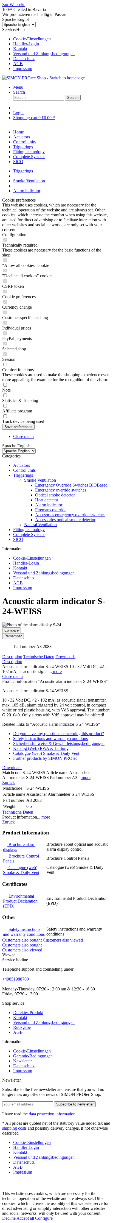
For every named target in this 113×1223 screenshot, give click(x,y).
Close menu (23, 436)
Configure (44, 1218)
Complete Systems (29, 534)
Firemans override (50, 509)
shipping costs (14, 1128)
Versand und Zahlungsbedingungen (44, 53)
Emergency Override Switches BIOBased (71, 485)
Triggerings (23, 475)
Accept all (25, 1218)
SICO (18, 539)
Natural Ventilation (40, 524)
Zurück (8, 782)
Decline (9, 1218)
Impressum (22, 68)
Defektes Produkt (28, 1012)
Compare (11, 630)
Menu (18, 87)
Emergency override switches (60, 490)
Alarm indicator (48, 504)
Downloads (65, 656)
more (57, 671)
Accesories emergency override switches (70, 514)
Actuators (21, 465)
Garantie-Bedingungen (33, 1056)
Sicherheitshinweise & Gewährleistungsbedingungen (58, 743)
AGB (18, 63)
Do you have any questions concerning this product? (58, 733)
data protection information (52, 1114)
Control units (24, 470)
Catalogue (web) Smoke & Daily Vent (46, 753)
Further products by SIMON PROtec (45, 758)
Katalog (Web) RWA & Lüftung (41, 748)
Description (12, 656)
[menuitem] (62, 39)
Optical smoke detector (55, 495)
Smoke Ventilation (40, 480)
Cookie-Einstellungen (32, 39)
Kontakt (20, 48)
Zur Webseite (13, 4)
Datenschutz (24, 58)
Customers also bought (22, 940)
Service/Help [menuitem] (38, 49)
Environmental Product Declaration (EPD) (20, 901)
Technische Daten (38, 656)
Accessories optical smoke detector (65, 519)
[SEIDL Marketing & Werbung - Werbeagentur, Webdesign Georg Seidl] (7, 1188)
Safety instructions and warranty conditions (50, 738)
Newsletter (22, 1061)
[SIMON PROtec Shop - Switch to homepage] (43, 78)
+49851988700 (15, 979)
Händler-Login (26, 43)
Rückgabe (22, 1027)
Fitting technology (29, 529)
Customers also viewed (63, 940)
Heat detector (46, 500)
